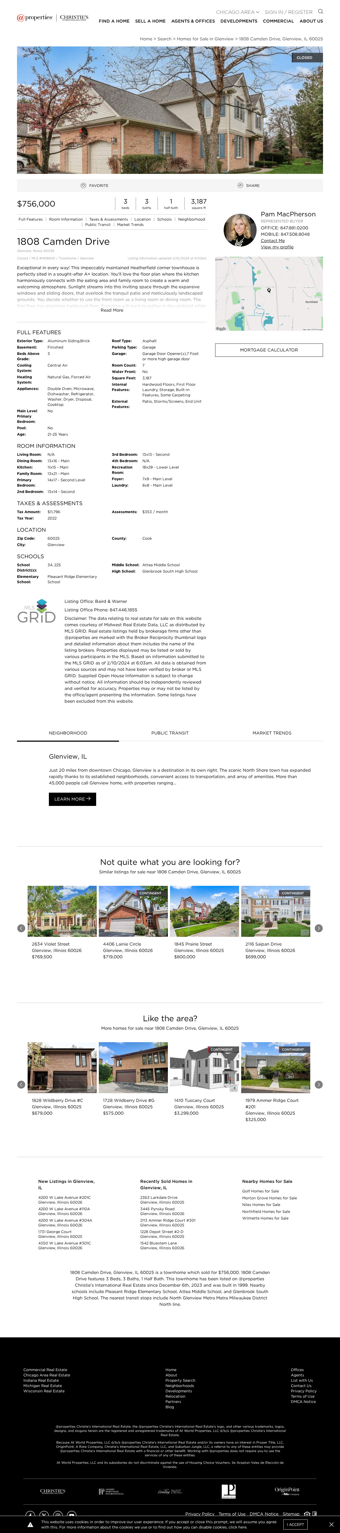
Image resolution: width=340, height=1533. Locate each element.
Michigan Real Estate (42, 1386)
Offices (297, 1370)
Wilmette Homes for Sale (265, 1218)
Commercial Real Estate (45, 1370)
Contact (273, 240)
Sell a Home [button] (150, 21)
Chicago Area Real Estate (46, 1375)
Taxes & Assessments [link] (109, 219)
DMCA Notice (303, 1401)
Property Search (180, 1380)
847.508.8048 (295, 234)
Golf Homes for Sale (260, 1191)
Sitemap (291, 1514)
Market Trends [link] (130, 224)
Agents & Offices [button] (193, 21)
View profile (277, 247)
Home (170, 1370)
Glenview (87, 258)
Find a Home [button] (114, 21)
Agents (297, 1375)
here (242, 1527)
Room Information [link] (66, 219)
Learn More (70, 799)
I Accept (295, 1524)
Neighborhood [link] (191, 219)
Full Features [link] (31, 219)
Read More (112, 310)
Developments (238, 21)
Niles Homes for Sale (261, 1205)
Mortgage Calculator (269, 350)
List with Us (302, 1380)
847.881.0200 (294, 227)
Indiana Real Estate (41, 1380)
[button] (269, 294)
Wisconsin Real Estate (44, 1391)
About (171, 1375)
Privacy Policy (304, 1391)
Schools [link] (165, 219)
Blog (169, 1407)
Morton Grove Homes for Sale (269, 1198)
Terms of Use (302, 1396)
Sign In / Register (289, 12)
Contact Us (301, 1386)
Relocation (175, 1396)
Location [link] (143, 219)
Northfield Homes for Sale (266, 1211)
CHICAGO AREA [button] (235, 12)
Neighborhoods (179, 1386)
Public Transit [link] (98, 224)
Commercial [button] (278, 21)
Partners (173, 1401)
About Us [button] (311, 21)
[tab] (68, 734)
